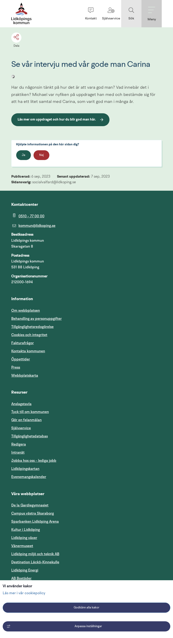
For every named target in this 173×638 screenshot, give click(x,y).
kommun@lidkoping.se (36, 225)
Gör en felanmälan (26, 420)
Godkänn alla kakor (86, 607)
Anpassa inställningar (88, 626)
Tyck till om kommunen (51, 411)
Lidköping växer (24, 537)
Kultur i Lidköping (25, 529)
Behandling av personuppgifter (36, 318)
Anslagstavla (21, 403)
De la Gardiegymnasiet (29, 505)
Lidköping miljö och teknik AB (35, 554)
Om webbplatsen (25, 310)
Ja (23, 155)
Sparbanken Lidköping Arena (35, 521)
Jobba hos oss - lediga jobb (33, 460)
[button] (91, 13)
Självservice (42, 428)
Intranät (39, 452)
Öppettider (20, 359)
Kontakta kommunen (28, 351)
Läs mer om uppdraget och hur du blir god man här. (57, 119)
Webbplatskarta (24, 375)
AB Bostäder (43, 578)
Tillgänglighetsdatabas (51, 436)
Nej (41, 155)
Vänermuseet (22, 545)
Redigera (18, 444)
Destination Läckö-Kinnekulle (56, 562)
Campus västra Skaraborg (32, 513)
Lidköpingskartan (46, 468)
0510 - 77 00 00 (31, 216)
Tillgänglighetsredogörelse (32, 326)
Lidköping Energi (46, 570)
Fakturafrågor (22, 343)
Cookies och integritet (29, 334)
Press (15, 367)
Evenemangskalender (50, 476)
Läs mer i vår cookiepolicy (24, 593)
